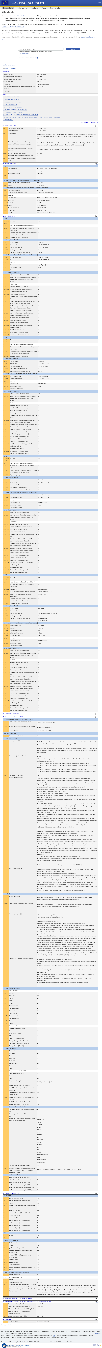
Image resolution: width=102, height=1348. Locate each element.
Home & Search (8, 8)
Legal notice (97, 1333)
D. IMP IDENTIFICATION (10, 104)
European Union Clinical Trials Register (15, 16)
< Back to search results (8, 65)
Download (13, 68)
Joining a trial (22, 8)
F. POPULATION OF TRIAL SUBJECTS (13, 112)
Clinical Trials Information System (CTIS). (13, 26)
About (44, 8)
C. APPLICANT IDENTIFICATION (12, 102)
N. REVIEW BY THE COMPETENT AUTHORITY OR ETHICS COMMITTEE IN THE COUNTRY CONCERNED (31, 117)
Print (6, 68)
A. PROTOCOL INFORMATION (11, 97)
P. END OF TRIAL (8, 119)
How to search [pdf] (24, 53)
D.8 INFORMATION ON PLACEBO (12, 107)
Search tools (33, 58)
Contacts (34, 8)
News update (55, 8)
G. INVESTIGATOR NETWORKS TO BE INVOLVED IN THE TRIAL (20, 114)
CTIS (54, 1335)
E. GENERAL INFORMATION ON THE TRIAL (15, 109)
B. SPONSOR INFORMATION (11, 99)
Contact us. (11, 1325)
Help (99, 3)
